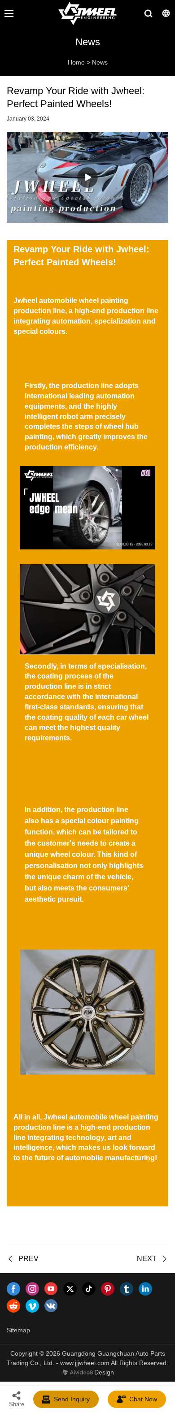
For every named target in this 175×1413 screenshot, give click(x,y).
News (100, 62)
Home (76, 62)
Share (16, 1404)
